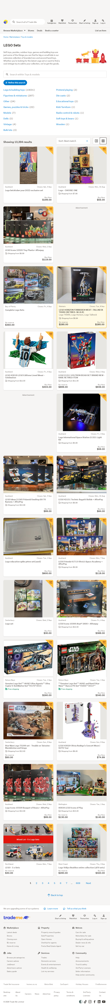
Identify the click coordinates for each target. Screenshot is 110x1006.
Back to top (57, 895)
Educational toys (65, 101)
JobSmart (11, 964)
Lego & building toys (14, 89)
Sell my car (80, 946)
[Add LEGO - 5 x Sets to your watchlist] (49, 828)
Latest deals (12, 932)
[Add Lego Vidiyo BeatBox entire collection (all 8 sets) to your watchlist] (103, 828)
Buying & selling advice (85, 939)
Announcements (82, 961)
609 (78, 882)
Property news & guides (50, 932)
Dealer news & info (83, 942)
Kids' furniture (63, 106)
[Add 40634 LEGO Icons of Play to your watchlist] (103, 768)
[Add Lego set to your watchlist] (49, 584)
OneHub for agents (49, 942)
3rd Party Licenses (83, 968)
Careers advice (13, 961)
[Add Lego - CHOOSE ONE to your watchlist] (103, 151)
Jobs (9, 953)
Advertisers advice (14, 968)
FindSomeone (101, 984)
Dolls (6, 118)
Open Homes (46, 939)
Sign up (95, 23)
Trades (44, 957)
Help (77, 957)
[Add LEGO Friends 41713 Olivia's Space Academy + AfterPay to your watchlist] (103, 522)
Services (45, 953)
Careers (28, 994)
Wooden (60, 124)
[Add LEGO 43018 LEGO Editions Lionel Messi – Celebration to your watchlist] (49, 336)
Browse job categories (16, 957)
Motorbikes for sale (83, 936)
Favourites (84, 918)
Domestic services (48, 961)
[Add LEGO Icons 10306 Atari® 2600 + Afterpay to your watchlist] (103, 584)
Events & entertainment (51, 964)
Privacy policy (57, 994)
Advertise (46, 994)
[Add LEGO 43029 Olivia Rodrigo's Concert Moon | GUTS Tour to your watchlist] (103, 706)
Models (7, 112)
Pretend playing (64, 89)
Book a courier (51, 30)
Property (45, 927)
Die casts (61, 95)
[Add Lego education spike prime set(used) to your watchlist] (49, 522)
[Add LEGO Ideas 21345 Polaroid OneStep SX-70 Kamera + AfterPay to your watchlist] (49, 460)
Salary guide (12, 971)
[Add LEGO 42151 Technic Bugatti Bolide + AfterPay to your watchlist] (103, 460)
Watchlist (73, 918)
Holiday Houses (82, 984)
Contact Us (102, 994)
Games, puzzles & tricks (16, 106)
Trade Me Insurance (11, 984)
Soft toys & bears (65, 118)
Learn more (52, 908)
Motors (79, 927)
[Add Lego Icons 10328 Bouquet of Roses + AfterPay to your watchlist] (49, 768)
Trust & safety (81, 964)
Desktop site (6, 994)
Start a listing (60, 918)
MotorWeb (48, 984)
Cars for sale (81, 932)
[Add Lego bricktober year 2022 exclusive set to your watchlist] (49, 151)
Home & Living (13, 946)
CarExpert (64, 984)
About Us (17, 994)
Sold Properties (47, 936)
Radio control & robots (68, 112)
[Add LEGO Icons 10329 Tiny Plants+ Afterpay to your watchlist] (49, 210)
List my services (47, 971)
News (37, 994)
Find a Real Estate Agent (51, 946)
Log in (103, 23)
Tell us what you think (76, 908)
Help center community (85, 975)
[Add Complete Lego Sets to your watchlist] (49, 270)
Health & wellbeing (48, 968)
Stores (31, 30)
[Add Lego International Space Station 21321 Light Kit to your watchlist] (103, 398)
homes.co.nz (32, 984)
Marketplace (13, 927)
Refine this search (16, 82)
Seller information (83, 971)
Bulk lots (8, 129)
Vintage (7, 124)
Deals (39, 30)
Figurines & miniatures (15, 95)
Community (81, 953)
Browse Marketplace (13, 30)
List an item (100, 30)
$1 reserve (11, 942)
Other (6, 101)
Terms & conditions (70, 994)
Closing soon (12, 939)
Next (88, 882)
